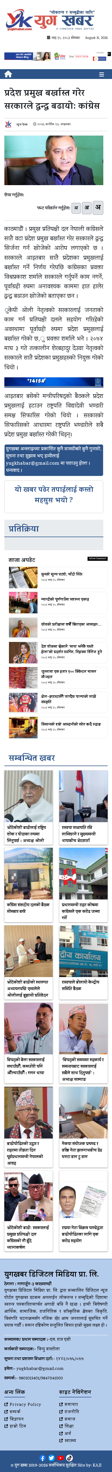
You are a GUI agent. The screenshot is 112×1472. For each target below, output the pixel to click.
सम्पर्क (15, 1412)
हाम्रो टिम (18, 1427)
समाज (70, 1419)
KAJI (97, 1465)
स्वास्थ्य (70, 1441)
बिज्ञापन (17, 1419)
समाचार (71, 1405)
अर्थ (68, 1434)
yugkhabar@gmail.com (40, 1369)
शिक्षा (69, 1427)
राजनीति (72, 1412)
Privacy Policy (25, 1405)
